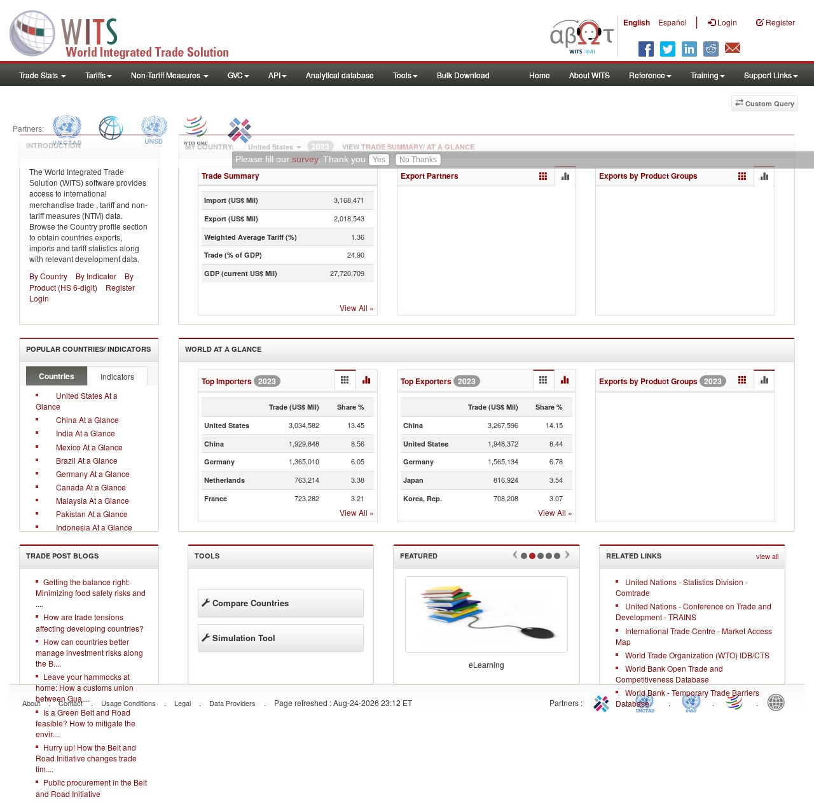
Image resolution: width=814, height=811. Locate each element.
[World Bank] (110, 128)
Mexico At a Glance (89, 446)
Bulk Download (463, 74)
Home (539, 74)
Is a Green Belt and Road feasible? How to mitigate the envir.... (85, 723)
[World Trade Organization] (196, 128)
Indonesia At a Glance (94, 527)
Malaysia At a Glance (92, 500)
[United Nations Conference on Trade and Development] (65, 128)
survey (305, 160)
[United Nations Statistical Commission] (154, 128)
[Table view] (543, 176)
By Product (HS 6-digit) (81, 281)
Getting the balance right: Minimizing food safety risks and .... (91, 592)
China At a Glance (87, 419)
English (636, 22)
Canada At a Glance (91, 487)
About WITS (589, 74)
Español (672, 22)
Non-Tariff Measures (166, 74)
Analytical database (340, 74)
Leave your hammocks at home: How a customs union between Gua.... (85, 687)
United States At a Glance (77, 401)
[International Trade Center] (238, 128)
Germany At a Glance (93, 473)
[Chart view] (564, 176)
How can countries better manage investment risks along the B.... (89, 652)
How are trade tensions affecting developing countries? (90, 622)
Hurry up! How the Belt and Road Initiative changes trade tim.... (86, 758)
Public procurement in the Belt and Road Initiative (91, 787)
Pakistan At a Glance (92, 513)
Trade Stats (39, 74)
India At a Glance (85, 432)
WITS (127, 32)
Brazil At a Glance (87, 460)
